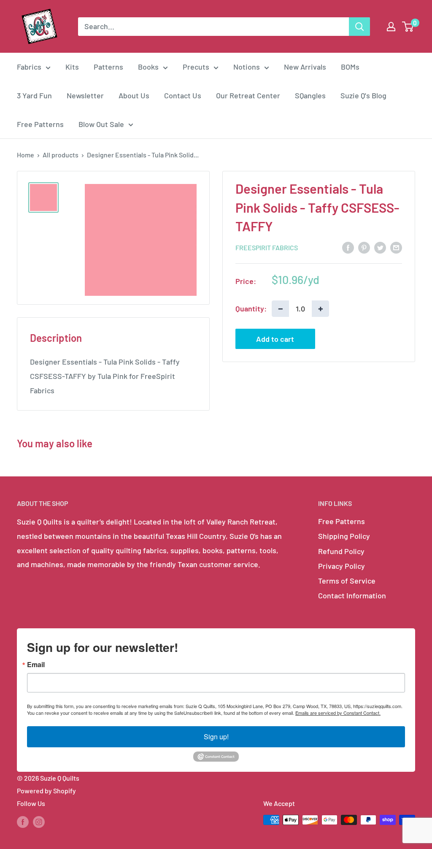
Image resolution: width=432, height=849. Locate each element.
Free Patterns (40, 124)
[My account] (391, 26)
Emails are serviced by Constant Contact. (338, 712)
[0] (408, 27)
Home (25, 155)
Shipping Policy (344, 536)
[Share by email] (396, 247)
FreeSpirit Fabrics (266, 247)
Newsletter (85, 95)
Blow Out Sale (101, 124)
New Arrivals (305, 66)
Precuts (196, 66)
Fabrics (29, 66)
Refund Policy (341, 551)
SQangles (310, 95)
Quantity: (251, 308)
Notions (246, 66)
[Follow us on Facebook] (23, 821)
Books (148, 66)
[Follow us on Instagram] (39, 821)
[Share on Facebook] (348, 247)
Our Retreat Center (248, 95)
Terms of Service (346, 580)
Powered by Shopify (46, 791)
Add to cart (275, 338)
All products (60, 155)
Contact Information (352, 595)
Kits (72, 66)
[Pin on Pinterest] (364, 247)
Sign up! (216, 736)
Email (36, 664)
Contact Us (182, 95)
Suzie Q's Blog (363, 95)
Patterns (108, 66)
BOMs (350, 66)
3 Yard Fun (34, 95)
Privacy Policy (341, 566)
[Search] (359, 26)
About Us (134, 95)
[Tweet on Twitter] (380, 247)
